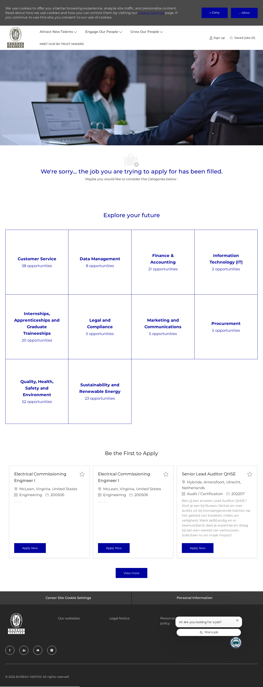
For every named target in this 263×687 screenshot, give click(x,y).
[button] (131, 573)
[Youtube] (37, 650)
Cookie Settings (151, 13)
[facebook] (9, 650)
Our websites (69, 618)
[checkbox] (82, 474)
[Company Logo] (15, 38)
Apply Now (34, 548)
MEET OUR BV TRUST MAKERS (62, 44)
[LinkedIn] (23, 650)
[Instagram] (51, 650)
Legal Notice (119, 618)
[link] (217, 37)
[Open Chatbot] (236, 642)
